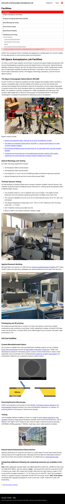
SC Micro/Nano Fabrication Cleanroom (37, 349)
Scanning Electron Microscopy (12, 42)
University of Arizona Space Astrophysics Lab (17, 3)
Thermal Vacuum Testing (9, 26)
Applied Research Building (10, 30)
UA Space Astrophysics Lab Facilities (12, 14)
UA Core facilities (7, 37)
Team (57, 3)
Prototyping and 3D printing (10, 34)
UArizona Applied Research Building (44, 267)
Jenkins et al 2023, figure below (46, 354)
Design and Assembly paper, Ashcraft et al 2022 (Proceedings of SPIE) (28, 140)
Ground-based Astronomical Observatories (15, 46)
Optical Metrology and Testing (11, 22)
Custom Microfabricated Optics (12, 39)
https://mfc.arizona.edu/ (9, 349)
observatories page (51, 457)
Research (49, 3)
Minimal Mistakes (43, 500)
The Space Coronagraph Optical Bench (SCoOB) (15, 18)
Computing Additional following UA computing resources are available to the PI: (24, 49)
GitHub (9, 498)
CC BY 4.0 (15, 500)
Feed (14, 498)
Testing (6, 44)
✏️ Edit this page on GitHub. (9, 485)
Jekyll (36, 500)
